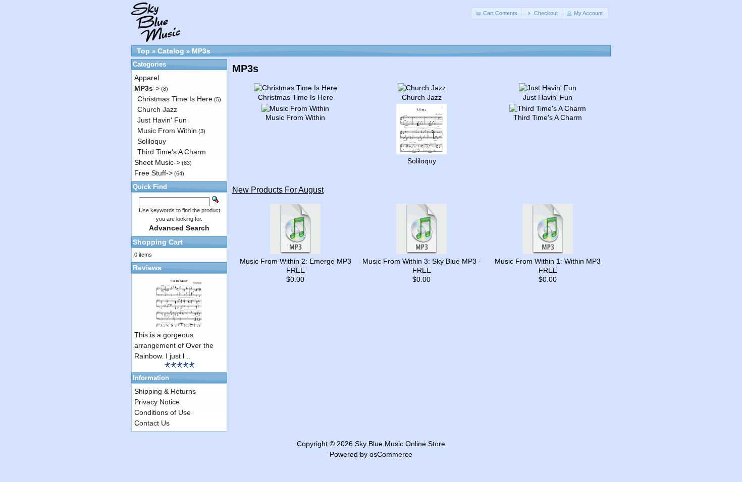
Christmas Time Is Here (175, 99)
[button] (497, 13)
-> (147, 88)
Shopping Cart (158, 242)
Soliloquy (151, 141)
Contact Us (152, 423)
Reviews (147, 268)
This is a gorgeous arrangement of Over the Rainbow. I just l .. (174, 345)
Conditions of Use (162, 412)
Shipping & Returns (165, 391)
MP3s (201, 51)
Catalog (170, 51)
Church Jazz (157, 109)
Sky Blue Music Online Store (400, 444)
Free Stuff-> (153, 173)
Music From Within (167, 131)
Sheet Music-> (157, 162)
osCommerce (390, 454)
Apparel (146, 78)
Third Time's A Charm (171, 152)
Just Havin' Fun (162, 120)
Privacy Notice (157, 402)
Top (143, 51)
